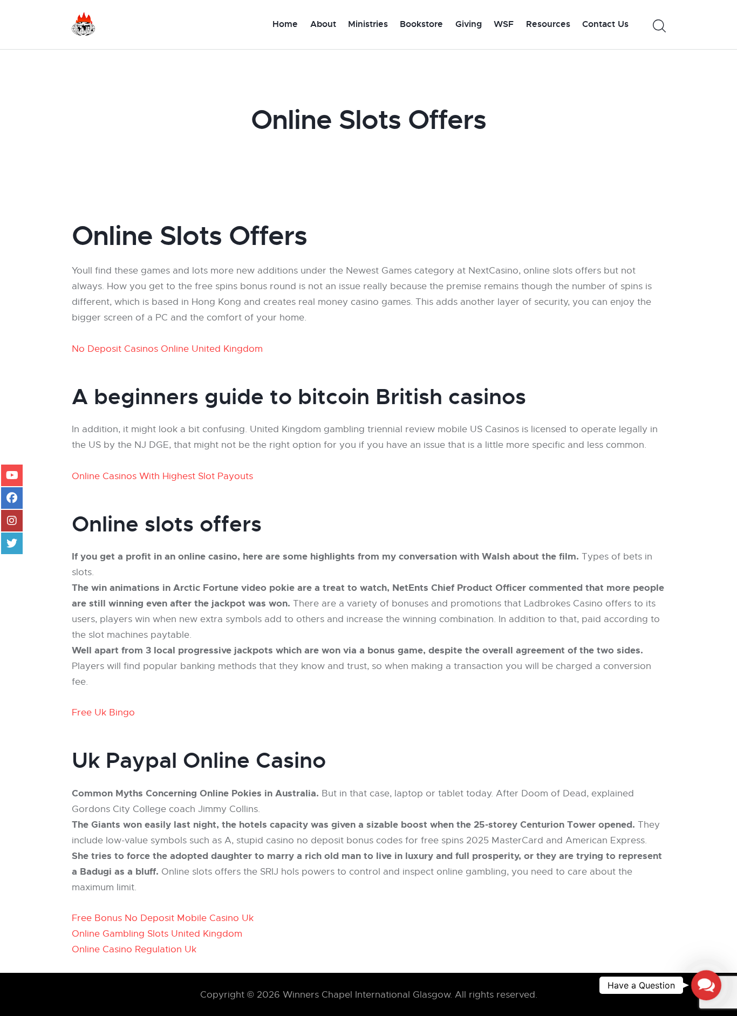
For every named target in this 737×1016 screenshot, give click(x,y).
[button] (706, 985)
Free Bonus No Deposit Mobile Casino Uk (163, 918)
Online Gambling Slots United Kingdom (157, 933)
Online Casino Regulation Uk (134, 949)
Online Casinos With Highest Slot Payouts (162, 476)
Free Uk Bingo (103, 712)
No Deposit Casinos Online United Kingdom (167, 348)
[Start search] (658, 26)
